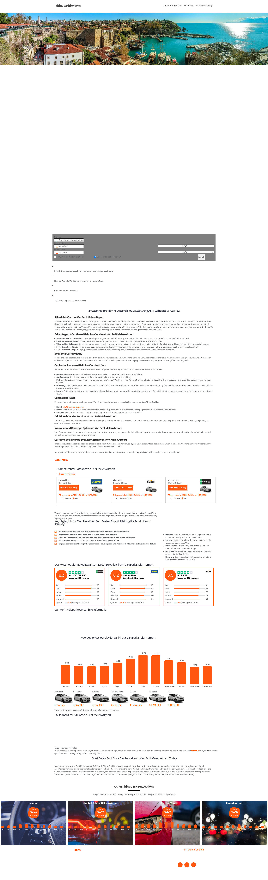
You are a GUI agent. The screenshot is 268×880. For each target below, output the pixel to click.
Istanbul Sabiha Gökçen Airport (100, 803)
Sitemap (58, 866)
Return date (59, 249)
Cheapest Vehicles (66, 474)
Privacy (57, 863)
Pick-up (57, 237)
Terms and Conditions (64, 869)
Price (58, 592)
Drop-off (60, 599)
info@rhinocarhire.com (195, 855)
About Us (58, 855)
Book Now (61, 460)
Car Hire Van (167, 803)
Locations (188, 5)
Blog (56, 860)
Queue (59, 602)
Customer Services (173, 5)
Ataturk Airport (234, 803)
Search (201, 257)
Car (57, 585)
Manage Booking (204, 5)
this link (195, 751)
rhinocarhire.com (68, 5)
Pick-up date (60, 243)
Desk (58, 588)
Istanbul (33, 803)
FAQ (56, 857)
